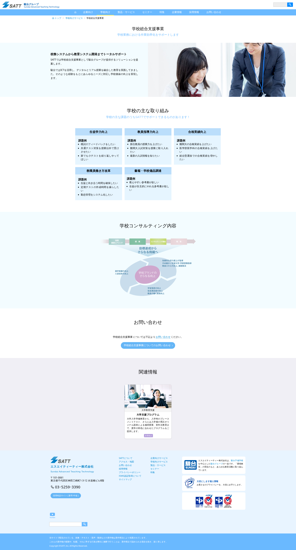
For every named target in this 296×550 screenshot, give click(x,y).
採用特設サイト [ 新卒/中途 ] (65, 495)
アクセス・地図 (126, 461)
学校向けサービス (74, 18)
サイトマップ (125, 479)
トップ (58, 18)
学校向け (105, 12)
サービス (126, 12)
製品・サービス (158, 465)
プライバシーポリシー (129, 472)
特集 (162, 12)
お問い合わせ (163, 337)
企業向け (88, 12)
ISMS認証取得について (130, 475)
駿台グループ (217, 463)
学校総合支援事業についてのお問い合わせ (147, 345)
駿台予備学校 (237, 460)
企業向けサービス (159, 458)
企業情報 (177, 12)
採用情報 (194, 12)
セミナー (147, 12)
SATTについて (125, 458)
